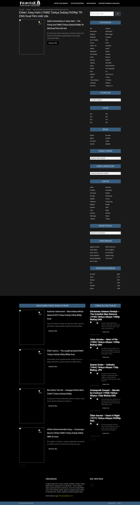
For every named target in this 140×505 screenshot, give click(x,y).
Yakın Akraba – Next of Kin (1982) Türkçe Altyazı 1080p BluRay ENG (105, 342)
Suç (106, 71)
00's (91, 114)
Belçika (107, 193)
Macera (107, 57)
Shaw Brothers (110, 66)
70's (106, 119)
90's (106, 122)
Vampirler (93, 83)
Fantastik (108, 46)
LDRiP (107, 141)
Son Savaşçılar (109, 68)
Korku (92, 57)
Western (108, 83)
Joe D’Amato (109, 253)
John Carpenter (94, 255)
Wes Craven (93, 261)
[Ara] (118, 14)
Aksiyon (107, 28)
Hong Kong (108, 201)
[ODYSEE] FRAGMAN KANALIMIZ (109, 3)
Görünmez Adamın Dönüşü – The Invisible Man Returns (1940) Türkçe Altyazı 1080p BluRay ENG (105, 315)
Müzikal (107, 60)
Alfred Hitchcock (110, 247)
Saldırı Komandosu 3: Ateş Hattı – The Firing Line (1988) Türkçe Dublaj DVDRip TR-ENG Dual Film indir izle (65, 24)
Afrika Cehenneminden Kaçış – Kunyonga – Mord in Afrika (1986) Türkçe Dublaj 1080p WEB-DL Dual (66, 433)
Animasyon (108, 31)
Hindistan (93, 201)
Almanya (108, 187)
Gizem (107, 48)
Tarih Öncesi (109, 74)
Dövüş (92, 43)
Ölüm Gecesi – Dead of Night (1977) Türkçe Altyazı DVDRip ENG (105, 418)
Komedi (107, 54)
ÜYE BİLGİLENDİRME (77, 3)
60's (91, 119)
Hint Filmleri (93, 54)
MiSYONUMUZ (91, 3)
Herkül (107, 51)
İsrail (106, 207)
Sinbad (92, 68)
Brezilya (92, 196)
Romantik (108, 63)
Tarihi (91, 77)
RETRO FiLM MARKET (61, 3)
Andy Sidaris (93, 250)
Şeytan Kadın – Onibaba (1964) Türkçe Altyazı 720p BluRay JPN (104, 367)
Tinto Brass (109, 258)
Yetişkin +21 (109, 86)
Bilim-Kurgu (109, 34)
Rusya (107, 216)
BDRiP (92, 135)
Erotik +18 (93, 46)
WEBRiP (107, 144)
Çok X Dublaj (94, 40)
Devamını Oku (53, 43)
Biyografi (93, 37)
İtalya (107, 210)
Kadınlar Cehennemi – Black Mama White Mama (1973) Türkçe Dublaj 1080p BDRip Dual (65, 315)
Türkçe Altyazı (94, 80)
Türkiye (107, 219)
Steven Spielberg (95, 258)
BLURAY (108, 135)
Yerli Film (93, 86)
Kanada (107, 213)
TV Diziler (108, 80)
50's (106, 117)
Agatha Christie (94, 247)
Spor (91, 71)
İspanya (92, 207)
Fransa (107, 199)
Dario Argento (109, 250)
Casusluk (108, 37)
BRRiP (92, 138)
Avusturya (93, 193)
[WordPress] (92, 485)
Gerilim (92, 48)
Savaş (92, 66)
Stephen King (109, 255)
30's (106, 114)
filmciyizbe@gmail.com (66, 496)
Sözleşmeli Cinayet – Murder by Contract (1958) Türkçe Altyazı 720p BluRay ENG (105, 393)
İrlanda (107, 204)
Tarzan (107, 77)
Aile (91, 28)
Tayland (92, 219)
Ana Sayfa (21, 9)
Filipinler (92, 199)
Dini (106, 40)
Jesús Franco (94, 253)
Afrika (92, 187)
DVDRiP (107, 138)
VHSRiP (92, 144)
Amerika (92, 190)
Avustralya (108, 190)
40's (91, 117)
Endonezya (108, 196)
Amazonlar (93, 31)
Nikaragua (93, 216)
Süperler (92, 74)
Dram (107, 43)
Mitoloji (92, 60)
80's (91, 122)
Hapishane (93, 51)
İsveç (91, 210)
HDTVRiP (93, 141)
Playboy (92, 63)
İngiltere (92, 204)
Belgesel (92, 34)
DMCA (119, 503)
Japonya (92, 213)
